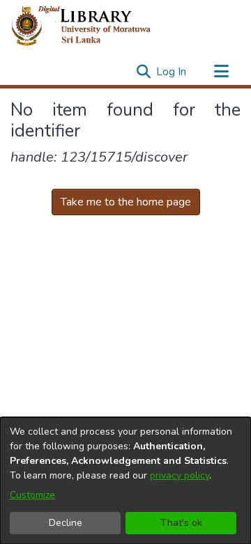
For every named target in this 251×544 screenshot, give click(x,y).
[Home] (92, 26)
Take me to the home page (126, 202)
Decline (65, 522)
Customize (32, 495)
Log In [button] (172, 71)
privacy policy (179, 475)
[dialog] (125, 480)
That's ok (181, 522)
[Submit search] (143, 71)
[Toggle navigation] (221, 72)
